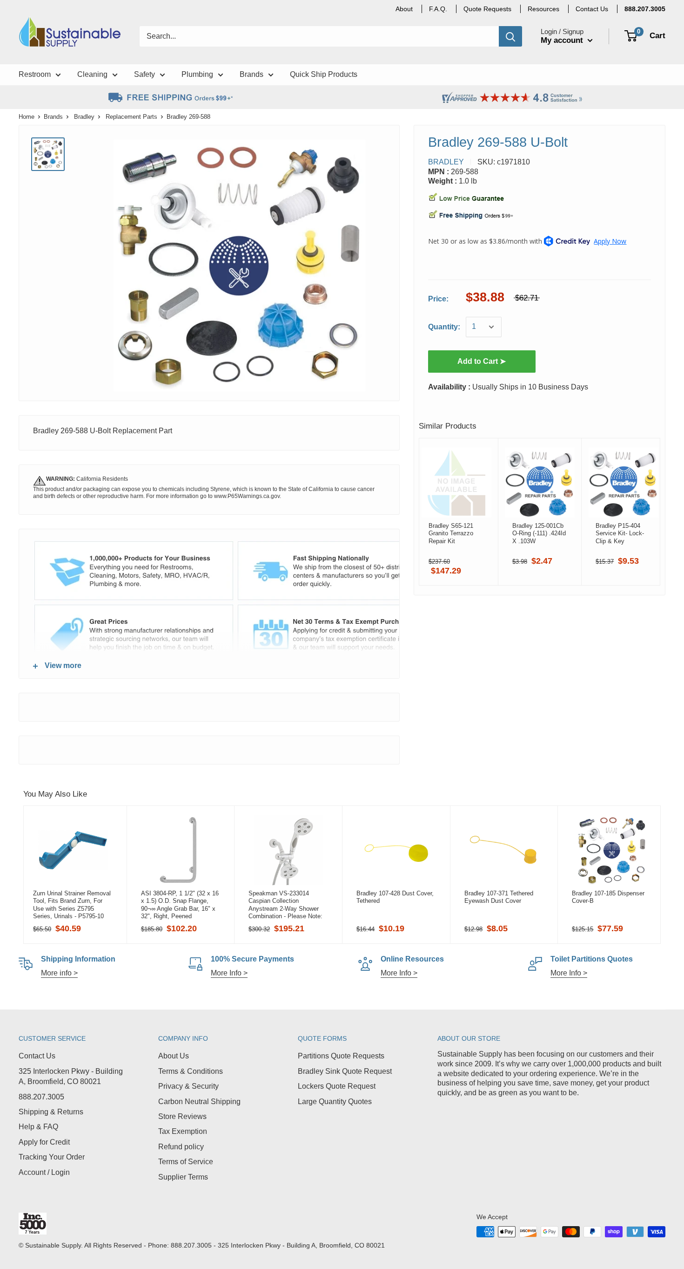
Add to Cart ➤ (481, 361)
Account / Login (44, 1172)
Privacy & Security (188, 1086)
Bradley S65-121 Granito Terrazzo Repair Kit (451, 533)
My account (563, 40)
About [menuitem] (404, 9)
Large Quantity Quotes (335, 1101)
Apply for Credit (44, 1142)
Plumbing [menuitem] (197, 74)
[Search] (510, 36)
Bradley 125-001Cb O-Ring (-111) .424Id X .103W (539, 533)
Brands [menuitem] (251, 74)
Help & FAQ (38, 1127)
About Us (173, 1056)
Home (26, 116)
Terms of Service (185, 1162)
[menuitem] (644, 9)
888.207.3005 (41, 1097)
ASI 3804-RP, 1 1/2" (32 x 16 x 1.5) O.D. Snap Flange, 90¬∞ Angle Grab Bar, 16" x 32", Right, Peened (180, 905)
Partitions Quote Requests (341, 1056)
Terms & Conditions (190, 1071)
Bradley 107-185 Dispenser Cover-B (608, 897)
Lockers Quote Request (337, 1086)
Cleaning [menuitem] (92, 74)
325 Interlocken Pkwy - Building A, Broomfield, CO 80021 (71, 1076)
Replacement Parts (131, 116)
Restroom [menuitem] (35, 74)
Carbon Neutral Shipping (199, 1101)
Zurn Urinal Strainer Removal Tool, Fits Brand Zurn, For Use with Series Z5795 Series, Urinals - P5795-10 (72, 905)
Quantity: (444, 327)
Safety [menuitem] (144, 74)
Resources (543, 9)
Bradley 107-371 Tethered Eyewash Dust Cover (498, 897)
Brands (53, 116)
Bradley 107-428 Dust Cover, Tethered (395, 897)
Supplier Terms (183, 1177)
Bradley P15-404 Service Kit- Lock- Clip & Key (620, 533)
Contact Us (37, 1056)
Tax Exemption (182, 1131)
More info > (59, 973)
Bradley (84, 116)
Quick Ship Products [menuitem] (323, 74)
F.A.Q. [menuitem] (438, 9)
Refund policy (181, 1147)
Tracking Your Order (52, 1157)
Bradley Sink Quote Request (345, 1071)
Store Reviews (182, 1116)
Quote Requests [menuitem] (487, 9)
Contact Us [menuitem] (592, 9)
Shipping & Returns (51, 1112)
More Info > (229, 973)
